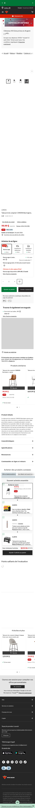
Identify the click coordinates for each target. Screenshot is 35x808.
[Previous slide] (2, 3)
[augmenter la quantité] (3, 281)
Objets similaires (21, 222)
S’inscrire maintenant (25, 693)
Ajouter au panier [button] (9, 289)
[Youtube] (16, 762)
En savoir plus (6, 748)
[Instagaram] (12, 762)
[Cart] (32, 12)
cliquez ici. (11, 361)
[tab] (6, 249)
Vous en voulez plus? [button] (25, 260)
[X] (7, 762)
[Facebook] (3, 762)
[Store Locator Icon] (2, 8)
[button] (6, 260)
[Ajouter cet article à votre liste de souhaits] (19, 281)
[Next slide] (33, 3)
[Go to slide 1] (8, 81)
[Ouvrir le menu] (2, 12)
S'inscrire (6, 735)
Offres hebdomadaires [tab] (9, 474)
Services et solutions (7, 706)
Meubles (19, 53)
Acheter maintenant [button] (26, 289)
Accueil (6, 53)
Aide (3, 699)
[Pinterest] (20, 762)
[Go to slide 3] (20, 81)
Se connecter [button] (17, 686)
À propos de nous (7, 712)
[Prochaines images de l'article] (32, 71)
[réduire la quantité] (14, 281)
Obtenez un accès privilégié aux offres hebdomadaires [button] (16, 806)
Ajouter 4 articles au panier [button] (17, 552)
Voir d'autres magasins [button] (10, 274)
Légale (4, 718)
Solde (3, 229)
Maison (12, 53)
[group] (6, 394)
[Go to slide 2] (14, 81)
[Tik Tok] (25, 762)
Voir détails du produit (8, 222)
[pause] (5, 3)
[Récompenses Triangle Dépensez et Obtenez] (17, 22)
